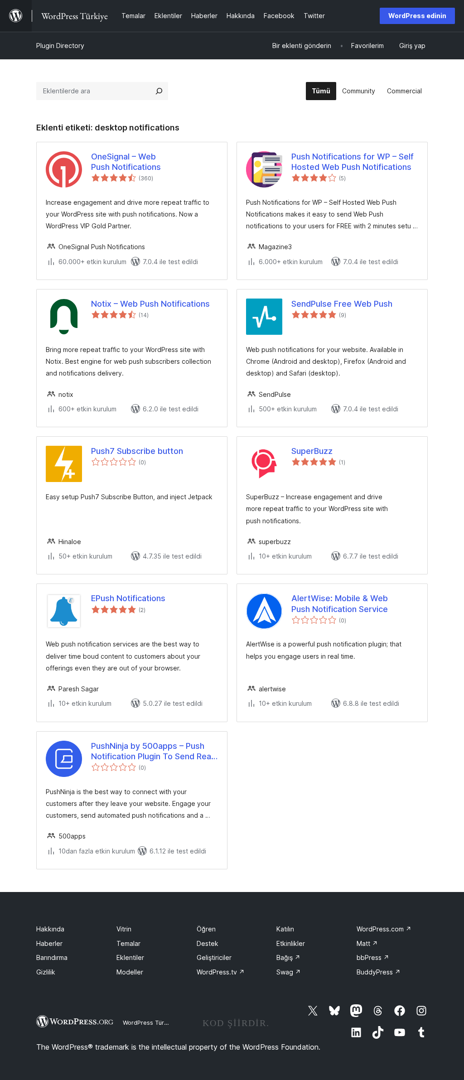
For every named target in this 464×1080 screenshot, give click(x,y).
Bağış (288, 957)
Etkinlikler (290, 943)
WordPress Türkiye (149, 1022)
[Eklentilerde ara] (159, 91)
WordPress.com (384, 929)
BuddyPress (379, 972)
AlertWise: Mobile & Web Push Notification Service (339, 603)
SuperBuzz (312, 451)
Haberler (49, 943)
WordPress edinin (417, 15)
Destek (207, 943)
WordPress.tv (221, 972)
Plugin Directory (60, 45)
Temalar (128, 943)
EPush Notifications (128, 598)
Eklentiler (130, 957)
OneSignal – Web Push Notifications (126, 162)
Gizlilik (45, 972)
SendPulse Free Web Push (341, 304)
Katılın (285, 929)
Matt (367, 943)
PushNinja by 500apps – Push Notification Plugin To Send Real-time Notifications (154, 751)
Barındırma (52, 957)
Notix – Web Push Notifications (150, 304)
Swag (288, 972)
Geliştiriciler (214, 957)
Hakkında (50, 929)
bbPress (373, 957)
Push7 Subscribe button (137, 451)
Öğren (206, 929)
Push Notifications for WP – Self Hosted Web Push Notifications (352, 162)
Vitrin (123, 929)
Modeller (129, 972)
